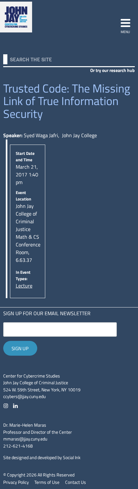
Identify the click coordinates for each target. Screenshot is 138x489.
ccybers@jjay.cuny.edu (24, 396)
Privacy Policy (16, 482)
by (42, 457)
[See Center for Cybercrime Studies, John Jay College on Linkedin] (15, 406)
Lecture (24, 285)
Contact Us (75, 482)
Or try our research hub (112, 70)
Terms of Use (46, 482)
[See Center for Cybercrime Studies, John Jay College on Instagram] (5, 406)
